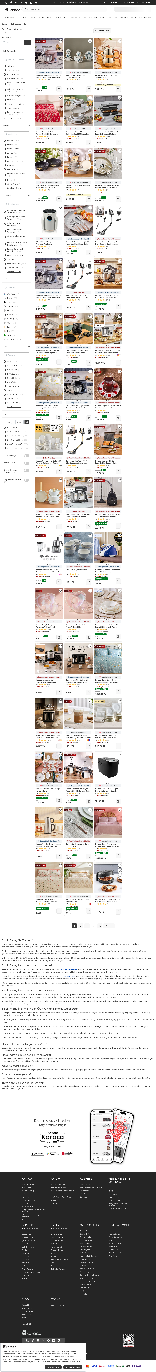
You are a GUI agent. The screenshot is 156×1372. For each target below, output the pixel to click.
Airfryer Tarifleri (27, 1311)
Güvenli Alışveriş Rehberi (117, 1209)
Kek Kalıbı (25, 1260)
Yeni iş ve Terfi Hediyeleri (89, 1256)
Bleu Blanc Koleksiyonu (117, 1231)
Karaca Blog (26, 1305)
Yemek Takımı (27, 1234)
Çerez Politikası (114, 1197)
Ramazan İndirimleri (87, 1278)
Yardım (53, 1200)
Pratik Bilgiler (26, 1314)
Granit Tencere (27, 1269)
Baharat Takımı (27, 1275)
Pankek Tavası (27, 1266)
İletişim (24, 1220)
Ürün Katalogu (27, 1203)
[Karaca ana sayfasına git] (32, 1332)
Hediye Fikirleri (27, 1324)
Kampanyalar (84, 1191)
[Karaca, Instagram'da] (28, 1340)
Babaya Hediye (85, 1234)
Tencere (54, 1256)
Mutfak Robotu (56, 1244)
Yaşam (24, 1318)
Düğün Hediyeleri (86, 1259)
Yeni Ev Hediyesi (85, 1284)
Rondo (53, 1263)
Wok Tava (25, 1263)
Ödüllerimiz (26, 1194)
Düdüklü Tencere (28, 1247)
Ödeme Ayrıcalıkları (58, 1305)
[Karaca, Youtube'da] (38, 1340)
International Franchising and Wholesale (32, 1216)
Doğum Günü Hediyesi (87, 1253)
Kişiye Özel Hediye (86, 1262)
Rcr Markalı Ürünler (115, 1243)
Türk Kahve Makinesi (58, 1269)
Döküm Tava (26, 1256)
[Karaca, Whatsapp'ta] (59, 1340)
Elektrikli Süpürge (57, 1237)
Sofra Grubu (113, 1247)
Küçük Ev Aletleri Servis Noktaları (62, 1191)
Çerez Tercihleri (114, 1200)
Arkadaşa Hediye (86, 1240)
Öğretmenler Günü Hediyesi (89, 1275)
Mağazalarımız (27, 1197)
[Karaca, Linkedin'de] (54, 1340)
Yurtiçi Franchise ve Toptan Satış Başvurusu (33, 1211)
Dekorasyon (26, 1321)
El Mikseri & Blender (58, 1241)
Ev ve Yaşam (113, 1256)
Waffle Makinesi (56, 1247)
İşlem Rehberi (56, 1194)
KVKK (111, 1191)
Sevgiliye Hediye (86, 1237)
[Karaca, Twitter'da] (43, 1340)
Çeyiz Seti (83, 1266)
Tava (52, 1266)
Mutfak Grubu (113, 1250)
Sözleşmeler (113, 1194)
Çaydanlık (25, 1250)
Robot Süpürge (56, 1234)
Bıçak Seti (25, 1253)
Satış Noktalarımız (28, 1200)
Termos (24, 1279)
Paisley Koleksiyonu (115, 1237)
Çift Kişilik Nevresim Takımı (31, 1272)
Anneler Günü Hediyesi (88, 1269)
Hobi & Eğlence (114, 1234)
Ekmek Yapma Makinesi (59, 1260)
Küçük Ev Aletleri (115, 1253)
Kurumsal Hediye (86, 1247)
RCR (110, 1240)
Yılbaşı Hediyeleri (86, 1272)
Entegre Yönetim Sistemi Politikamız (118, 1205)
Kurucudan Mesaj (28, 1191)
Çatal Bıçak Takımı (28, 1241)
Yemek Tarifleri (27, 1308)
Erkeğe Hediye (85, 1291)
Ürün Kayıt (54, 1203)
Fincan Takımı (27, 1244)
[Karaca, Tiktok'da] (33, 1340)
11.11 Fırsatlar (84, 1294)
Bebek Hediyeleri (86, 1243)
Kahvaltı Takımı (27, 1237)
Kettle (53, 1253)
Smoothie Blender (57, 1250)
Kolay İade (83, 1197)
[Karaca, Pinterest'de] (48, 1340)
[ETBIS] (124, 1340)
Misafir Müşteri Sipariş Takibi (61, 1197)
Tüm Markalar (85, 1194)
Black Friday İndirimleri (88, 1281)
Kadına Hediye (85, 1288)
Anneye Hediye (85, 1231)
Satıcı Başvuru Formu (29, 1207)
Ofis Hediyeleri (85, 1250)
